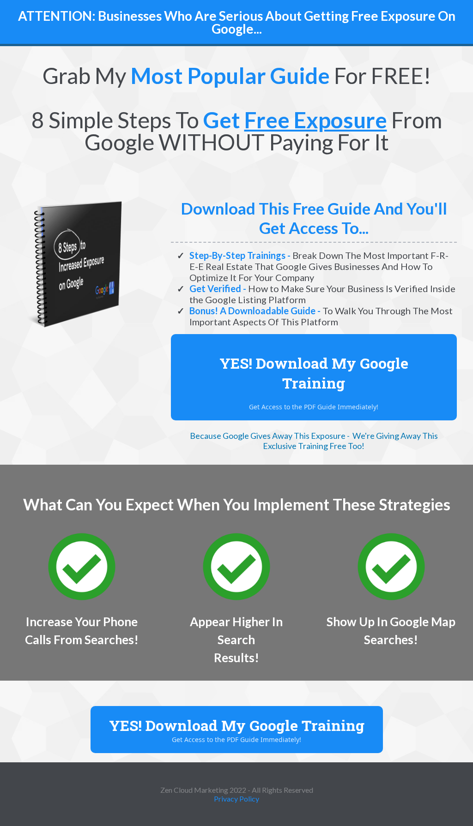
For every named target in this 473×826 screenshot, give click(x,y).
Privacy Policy (236, 798)
